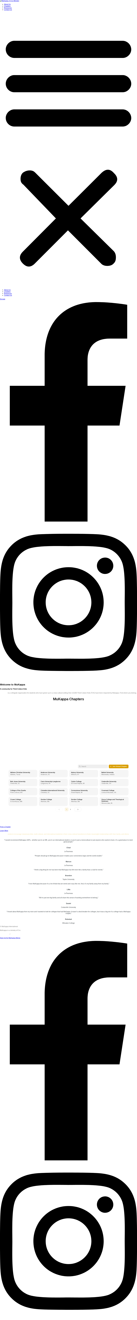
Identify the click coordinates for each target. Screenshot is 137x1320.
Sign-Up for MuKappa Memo (10, 938)
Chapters (7, 6)
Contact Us (8, 10)
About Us (7, 4)
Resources (8, 8)
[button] (68, 149)
